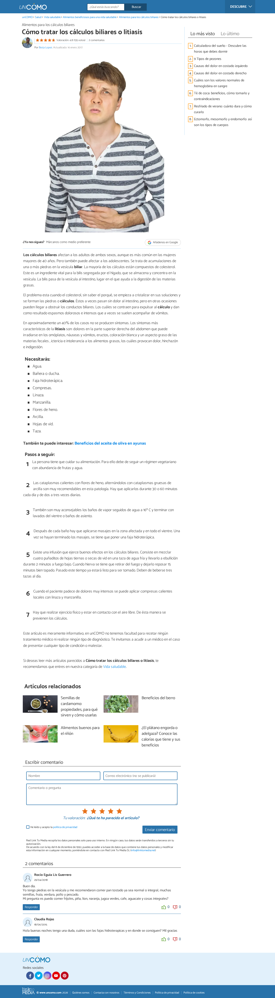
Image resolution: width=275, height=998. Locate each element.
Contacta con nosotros (106, 992)
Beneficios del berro (158, 698)
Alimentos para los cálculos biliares (138, 17)
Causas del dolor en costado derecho (220, 73)
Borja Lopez (45, 47)
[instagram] (47, 975)
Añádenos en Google (165, 242)
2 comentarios (96, 40)
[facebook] (30, 975)
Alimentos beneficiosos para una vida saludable (89, 17)
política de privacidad (65, 827)
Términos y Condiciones (137, 992)
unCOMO (27, 17)
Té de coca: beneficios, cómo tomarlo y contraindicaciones (221, 96)
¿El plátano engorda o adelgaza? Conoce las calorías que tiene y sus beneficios (161, 736)
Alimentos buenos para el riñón (80, 731)
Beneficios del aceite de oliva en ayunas (110, 443)
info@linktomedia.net (143, 850)
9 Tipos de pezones (207, 59)
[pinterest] (65, 975)
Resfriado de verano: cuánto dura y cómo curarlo (223, 109)
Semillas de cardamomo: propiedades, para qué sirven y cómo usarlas (79, 706)
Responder (31, 907)
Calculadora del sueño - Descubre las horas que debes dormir (220, 49)
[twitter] (39, 975)
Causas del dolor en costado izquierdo (221, 66)
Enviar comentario (160, 829)
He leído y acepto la (53, 827)
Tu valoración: (74, 818)
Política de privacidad (167, 992)
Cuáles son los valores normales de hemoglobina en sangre (219, 83)
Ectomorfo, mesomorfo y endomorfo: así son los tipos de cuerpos (223, 122)
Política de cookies (194, 992)
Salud (38, 17)
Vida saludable (52, 17)
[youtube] (56, 975)
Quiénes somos (80, 992)
